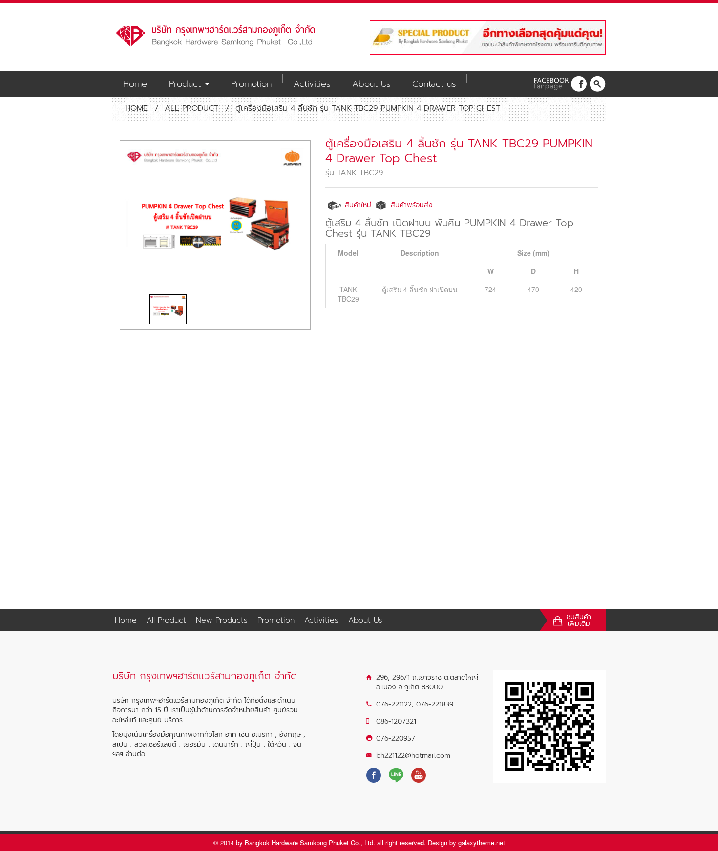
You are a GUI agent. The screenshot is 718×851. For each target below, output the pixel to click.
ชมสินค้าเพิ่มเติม (579, 620)
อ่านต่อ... (137, 754)
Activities (312, 84)
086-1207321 (396, 721)
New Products (222, 620)
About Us (371, 84)
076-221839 (434, 704)
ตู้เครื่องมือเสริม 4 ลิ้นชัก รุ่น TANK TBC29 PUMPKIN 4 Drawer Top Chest (458, 151)
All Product (191, 108)
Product (186, 84)
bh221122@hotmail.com (413, 755)
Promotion (251, 84)
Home (135, 84)
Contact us (434, 84)
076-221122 (394, 704)
